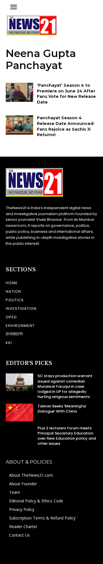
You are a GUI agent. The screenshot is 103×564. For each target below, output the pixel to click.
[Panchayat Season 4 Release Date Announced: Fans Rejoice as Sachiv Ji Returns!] (19, 124)
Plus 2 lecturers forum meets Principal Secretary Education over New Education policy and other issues (66, 435)
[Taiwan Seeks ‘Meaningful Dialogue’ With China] (19, 412)
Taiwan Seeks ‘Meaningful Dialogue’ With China (61, 408)
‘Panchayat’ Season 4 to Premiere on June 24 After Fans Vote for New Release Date (66, 94)
